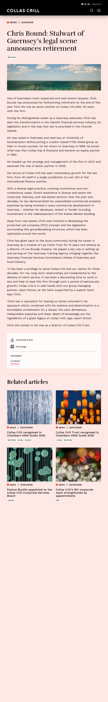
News (13, 22)
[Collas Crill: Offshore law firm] (23, 10)
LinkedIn (85, 4)
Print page (21, 347)
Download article (24, 340)
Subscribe (96, 4)
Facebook (82, 4)
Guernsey (15, 363)
